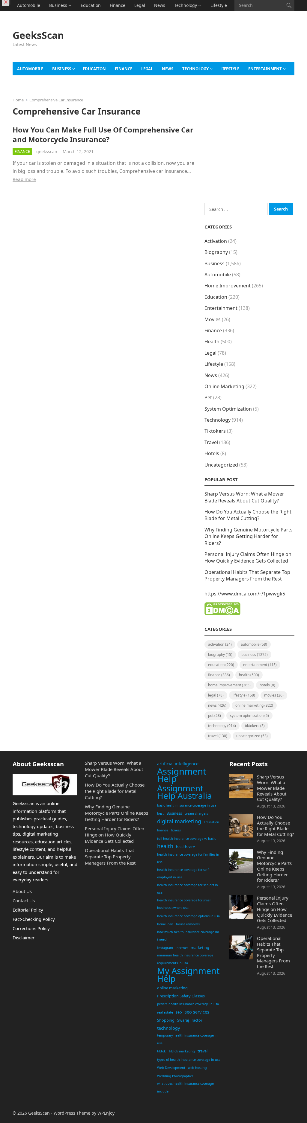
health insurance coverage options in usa (188, 916)
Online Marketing (224, 386)
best (160, 813)
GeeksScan (38, 35)
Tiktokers (215, 431)
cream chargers (196, 813)
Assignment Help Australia (184, 792)
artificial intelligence (177, 764)
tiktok (161, 1051)
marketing (200, 947)
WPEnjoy (106, 1113)
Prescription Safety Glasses (181, 996)
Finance (117, 5)
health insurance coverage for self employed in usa (183, 874)
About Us (22, 891)
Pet (208, 397)
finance (162, 830)
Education (91, 5)
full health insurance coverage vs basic (186, 838)
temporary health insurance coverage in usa (187, 1039)
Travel (23, 16)
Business (58, 5)
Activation (215, 241)
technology (168, 1028)
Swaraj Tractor (189, 1020)
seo (179, 1012)
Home (18, 100)
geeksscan (46, 151)
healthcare (185, 846)
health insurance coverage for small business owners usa (184, 904)
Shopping (165, 1020)
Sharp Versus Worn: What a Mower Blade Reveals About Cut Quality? (244, 497)
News (159, 5)
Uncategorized (221, 464)
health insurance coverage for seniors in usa (187, 889)
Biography (216, 252)
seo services (197, 1012)
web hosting (197, 1068)
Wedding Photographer (175, 1076)
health (165, 846)
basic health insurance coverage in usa (186, 805)
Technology (185, 5)
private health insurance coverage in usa (188, 1004)
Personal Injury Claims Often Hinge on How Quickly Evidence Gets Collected (247, 557)
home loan (165, 924)
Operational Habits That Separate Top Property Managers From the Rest (247, 575)
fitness (176, 830)
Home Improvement (227, 285)
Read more (24, 179)
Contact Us (24, 900)
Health (211, 341)
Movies (212, 319)
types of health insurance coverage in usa (188, 1060)
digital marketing (179, 821)
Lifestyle (218, 5)
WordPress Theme (72, 1113)
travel (202, 1051)
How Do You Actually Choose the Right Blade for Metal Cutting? (247, 515)
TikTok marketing (181, 1051)
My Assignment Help (188, 974)
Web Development (171, 1068)
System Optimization (228, 409)
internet (182, 948)
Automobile (28, 5)
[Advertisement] (204, 45)
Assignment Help (181, 775)
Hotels (211, 453)
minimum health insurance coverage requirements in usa (185, 959)
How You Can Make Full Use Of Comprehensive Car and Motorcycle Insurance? (103, 134)
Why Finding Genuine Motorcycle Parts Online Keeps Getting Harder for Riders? (248, 536)
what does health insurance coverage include (185, 1087)
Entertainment (265, 68)
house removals (188, 924)
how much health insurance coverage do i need (188, 936)
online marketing (172, 988)
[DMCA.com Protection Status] (222, 613)
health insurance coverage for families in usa (188, 858)
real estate (165, 1012)
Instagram (165, 948)
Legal (139, 5)
